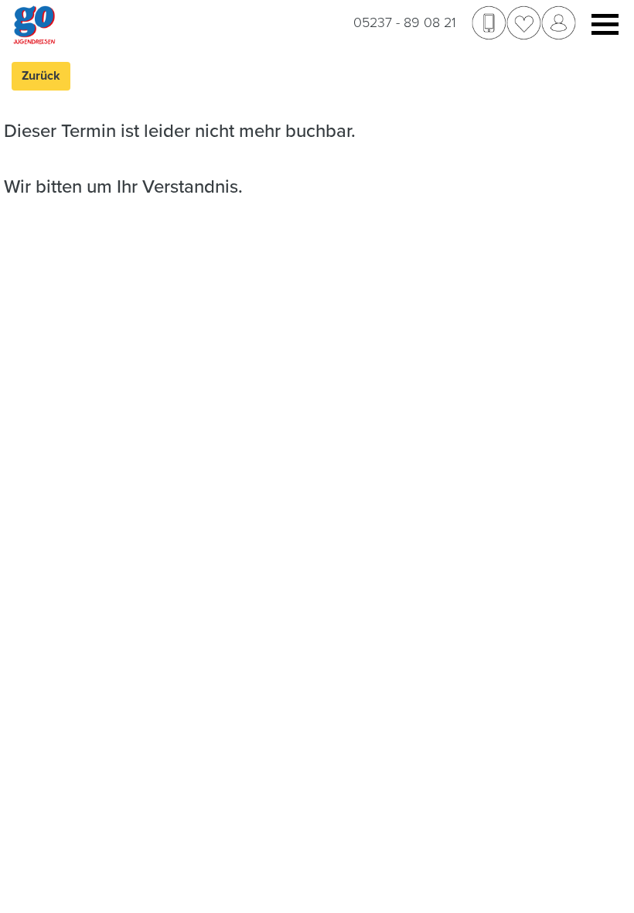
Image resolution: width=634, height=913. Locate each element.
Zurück (41, 76)
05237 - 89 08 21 (404, 22)
